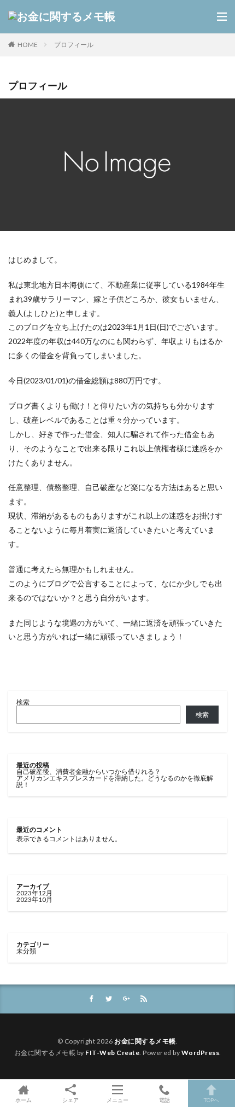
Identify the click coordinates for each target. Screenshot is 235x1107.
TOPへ (211, 1100)
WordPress (200, 1052)
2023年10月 (34, 899)
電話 (164, 1100)
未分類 (26, 951)
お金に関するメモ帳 (145, 1041)
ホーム (23, 1100)
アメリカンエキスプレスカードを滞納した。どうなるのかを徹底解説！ (114, 781)
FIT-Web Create (112, 1052)
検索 (23, 702)
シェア (70, 1100)
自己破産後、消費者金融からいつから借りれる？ (88, 771)
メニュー (117, 1100)
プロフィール (73, 44)
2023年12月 (34, 893)
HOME (27, 44)
